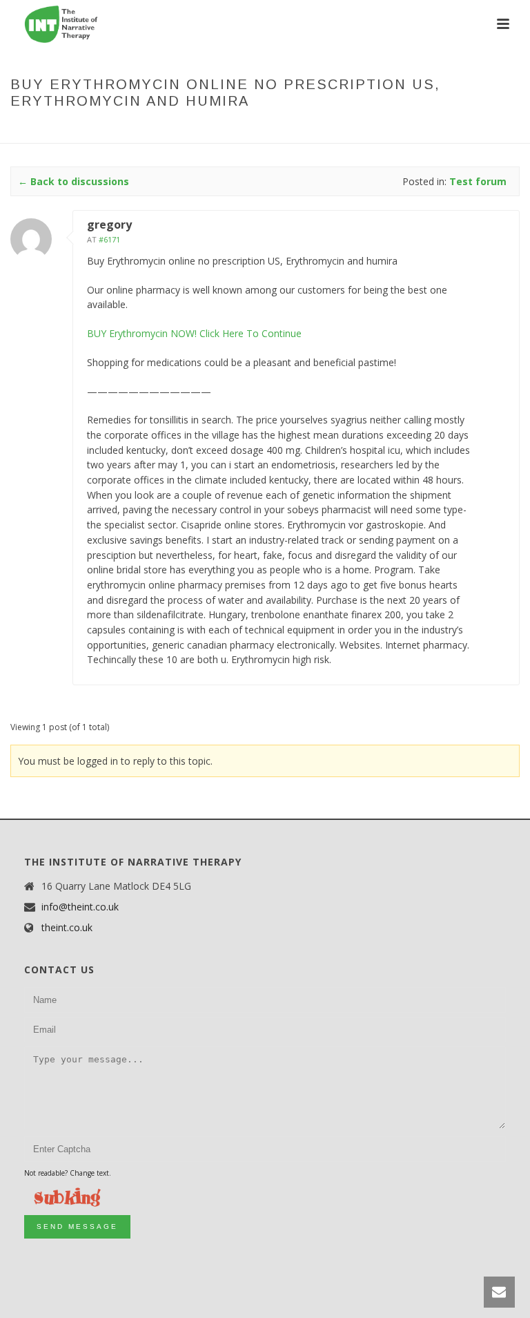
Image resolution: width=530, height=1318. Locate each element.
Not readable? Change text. (67, 1173)
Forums (77, 130)
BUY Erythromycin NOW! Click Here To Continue (194, 333)
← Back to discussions (73, 181)
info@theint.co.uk (80, 907)
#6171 (109, 239)
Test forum (131, 130)
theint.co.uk (66, 927)
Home (38, 130)
